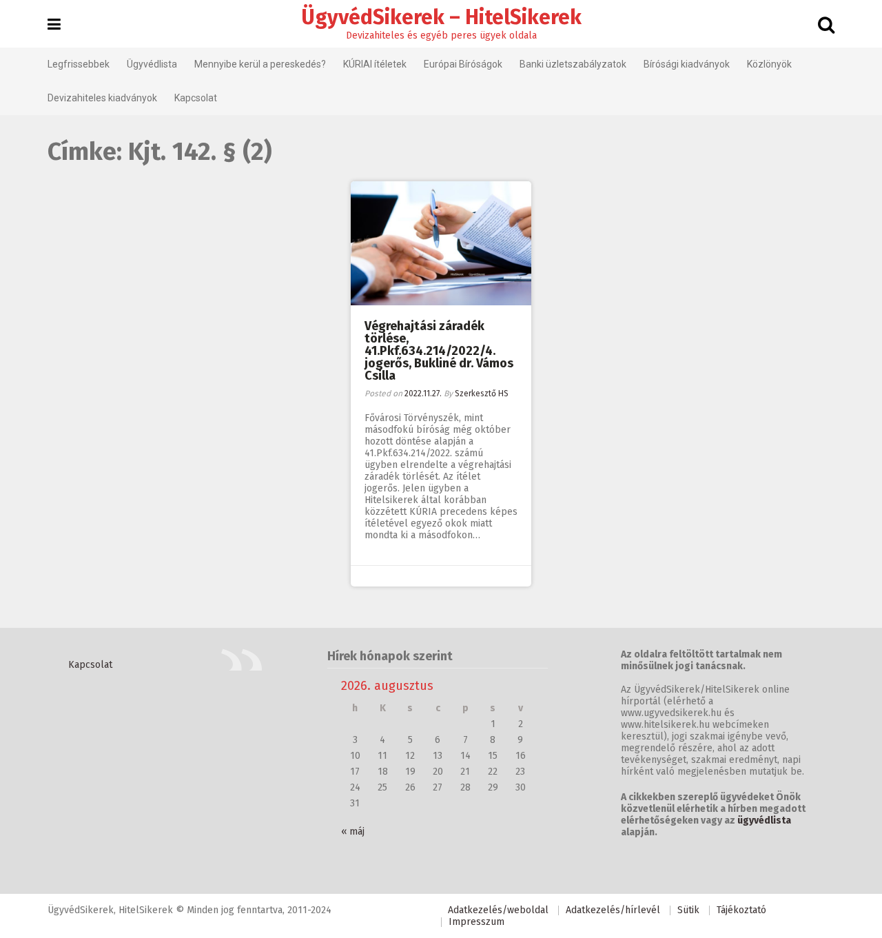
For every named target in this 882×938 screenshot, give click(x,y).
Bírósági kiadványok (687, 64)
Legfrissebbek (79, 64)
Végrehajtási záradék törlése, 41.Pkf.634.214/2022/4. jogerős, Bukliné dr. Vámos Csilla (439, 350)
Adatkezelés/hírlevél (613, 910)
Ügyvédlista (152, 64)
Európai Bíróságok (463, 64)
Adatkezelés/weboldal (498, 910)
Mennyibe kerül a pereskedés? (260, 64)
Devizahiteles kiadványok (102, 97)
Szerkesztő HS (482, 393)
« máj (353, 831)
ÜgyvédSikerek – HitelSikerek (441, 17)
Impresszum (476, 922)
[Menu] (54, 24)
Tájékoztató (741, 910)
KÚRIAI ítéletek (375, 64)
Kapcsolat (195, 97)
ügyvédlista (764, 820)
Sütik (688, 910)
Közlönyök (769, 64)
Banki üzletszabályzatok (573, 64)
